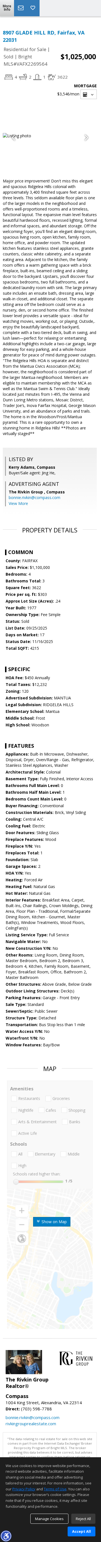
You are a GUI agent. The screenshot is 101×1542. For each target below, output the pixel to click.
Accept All (81, 1531)
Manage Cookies (49, 1518)
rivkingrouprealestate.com (31, 1423)
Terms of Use (55, 1488)
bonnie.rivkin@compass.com (34, 497)
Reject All (83, 1518)
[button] (6, 1536)
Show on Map (53, 1221)
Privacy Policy (23, 1488)
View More (18, 503)
